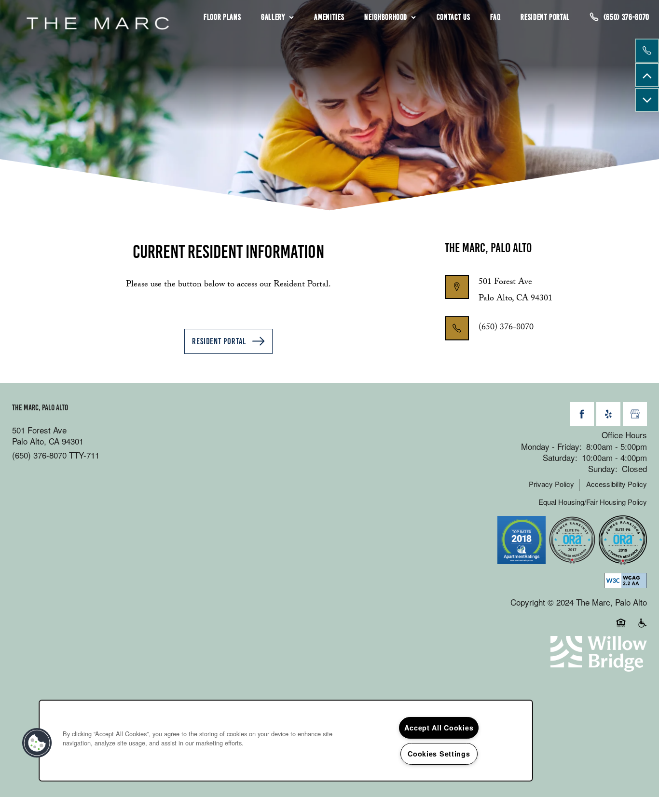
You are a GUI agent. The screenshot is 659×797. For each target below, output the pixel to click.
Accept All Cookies (438, 727)
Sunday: (603, 468)
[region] (286, 741)
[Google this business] (635, 414)
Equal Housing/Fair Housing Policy (592, 502)
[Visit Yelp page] (608, 414)
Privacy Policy (551, 484)
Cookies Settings (439, 753)
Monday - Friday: (551, 446)
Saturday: (560, 457)
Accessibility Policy (616, 484)
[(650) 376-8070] (647, 51)
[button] (228, 341)
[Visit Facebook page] (582, 414)
